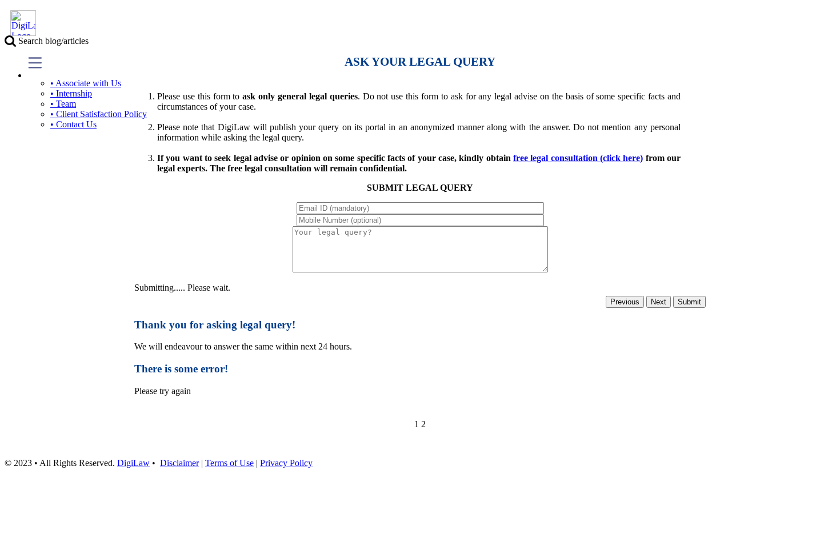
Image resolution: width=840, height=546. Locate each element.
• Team (63, 104)
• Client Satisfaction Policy (98, 114)
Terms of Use (229, 463)
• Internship (71, 93)
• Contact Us (73, 124)
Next (658, 302)
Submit (689, 302)
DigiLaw (133, 463)
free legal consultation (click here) (578, 158)
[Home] (20, 33)
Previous (624, 302)
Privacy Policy (286, 463)
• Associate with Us (85, 83)
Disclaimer (179, 463)
